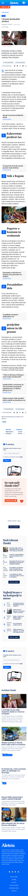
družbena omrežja (7, 755)
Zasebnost (14, 891)
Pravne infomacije (14, 885)
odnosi (4, 422)
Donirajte (14, 879)
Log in (19, 521)
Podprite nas (4, 7)
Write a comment (14, 527)
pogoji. (21, 457)
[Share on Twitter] (20, 66)
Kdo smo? (14, 882)
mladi (4, 783)
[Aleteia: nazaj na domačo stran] (14, 2)
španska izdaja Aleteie (16, 368)
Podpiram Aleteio (10, 500)
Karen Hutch (17, 24)
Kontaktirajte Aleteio (14, 888)
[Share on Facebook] (14, 66)
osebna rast (6, 809)
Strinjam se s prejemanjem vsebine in (14, 457)
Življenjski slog (5, 12)
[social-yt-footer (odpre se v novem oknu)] (9, 872)
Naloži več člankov (14, 582)
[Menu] (5, 3)
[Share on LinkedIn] (17, 66)
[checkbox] (3, 457)
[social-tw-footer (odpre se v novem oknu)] (15, 872)
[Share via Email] (23, 66)
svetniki (5, 696)
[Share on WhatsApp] (25, 66)
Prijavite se (7, 460)
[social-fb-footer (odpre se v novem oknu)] (12, 872)
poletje (4, 729)
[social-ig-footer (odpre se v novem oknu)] (18, 872)
